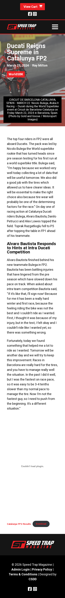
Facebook (30, 14)
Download (41, 524)
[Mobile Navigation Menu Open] (55, 26)
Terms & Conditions (23, 574)
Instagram (35, 14)
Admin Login (20, 569)
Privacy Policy (42, 569)
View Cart (30, 6)
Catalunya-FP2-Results (19, 524)
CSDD (33, 579)
